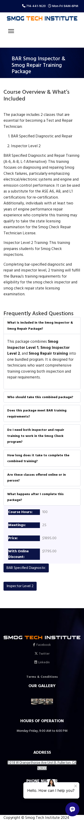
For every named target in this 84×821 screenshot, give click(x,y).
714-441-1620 (36, 6)
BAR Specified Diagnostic (26, 568)
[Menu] (11, 31)
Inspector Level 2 (20, 586)
